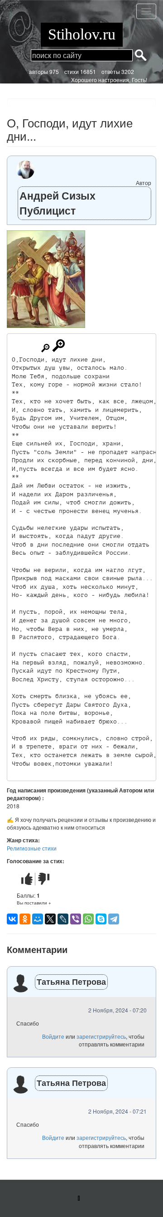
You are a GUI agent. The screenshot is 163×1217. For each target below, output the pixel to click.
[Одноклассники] (24, 919)
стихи (71, 71)
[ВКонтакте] (12, 919)
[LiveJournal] (63, 919)
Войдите (53, 1036)
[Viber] (75, 919)
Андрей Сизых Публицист (57, 203)
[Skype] (101, 919)
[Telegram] (113, 919)
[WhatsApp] (88, 919)
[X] (50, 919)
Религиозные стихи (32, 848)
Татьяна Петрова (71, 981)
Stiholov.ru (81, 34)
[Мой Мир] (37, 919)
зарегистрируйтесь (101, 1036)
